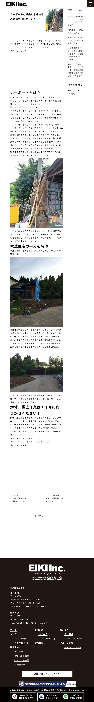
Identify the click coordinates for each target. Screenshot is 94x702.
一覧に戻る (37, 515)
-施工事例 (42, 634)
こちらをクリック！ (44, 441)
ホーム (13, 629)
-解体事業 (18, 651)
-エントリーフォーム (73, 638)
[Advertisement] (36, 70)
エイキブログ (20, 638)
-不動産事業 (19, 664)
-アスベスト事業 (21, 656)
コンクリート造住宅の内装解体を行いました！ (52, 498)
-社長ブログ (19, 643)
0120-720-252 (33, 603)
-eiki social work (72, 647)
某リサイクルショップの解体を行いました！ (19, 498)
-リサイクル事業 (21, 660)
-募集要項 (68, 634)
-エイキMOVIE (45, 638)
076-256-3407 (22, 623)
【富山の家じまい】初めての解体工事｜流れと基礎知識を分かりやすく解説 (75, 53)
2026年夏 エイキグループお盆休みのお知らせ (75, 40)
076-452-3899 (22, 606)
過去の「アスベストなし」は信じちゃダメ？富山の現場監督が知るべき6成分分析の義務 (75, 70)
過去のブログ (73, 90)
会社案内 (39, 642)
